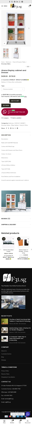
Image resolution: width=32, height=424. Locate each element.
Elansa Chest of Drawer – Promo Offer (23, 251)
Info (25, 96)
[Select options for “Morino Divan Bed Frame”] (13, 242)
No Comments (22, 323)
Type (2, 86)
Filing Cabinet (15, 125)
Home (3, 62)
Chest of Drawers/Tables (19, 62)
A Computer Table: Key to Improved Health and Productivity (17, 338)
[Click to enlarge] (4, 43)
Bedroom (8, 62)
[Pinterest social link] (14, 1)
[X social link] (12, 1)
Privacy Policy (5, 371)
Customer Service (6, 354)
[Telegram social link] (22, 1)
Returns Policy (5, 374)
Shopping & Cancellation (8, 377)
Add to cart (15, 101)
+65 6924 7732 (16, 389)
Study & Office (24, 125)
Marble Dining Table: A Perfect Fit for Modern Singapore (20, 329)
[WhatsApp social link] (19, 1)
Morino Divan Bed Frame (8, 250)
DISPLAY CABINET (20, 123)
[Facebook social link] (10, 1)
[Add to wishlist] (13, 238)
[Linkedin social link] (17, 1)
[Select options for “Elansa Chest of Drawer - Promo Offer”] (28, 242)
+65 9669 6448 (12, 392)
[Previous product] (26, 67)
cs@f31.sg (8, 402)
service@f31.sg (9, 398)
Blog (2, 357)
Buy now (6, 105)
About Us (4, 351)
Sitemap (3, 360)
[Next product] (30, 67)
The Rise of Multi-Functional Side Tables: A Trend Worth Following (19, 320)
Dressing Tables (5, 64)
